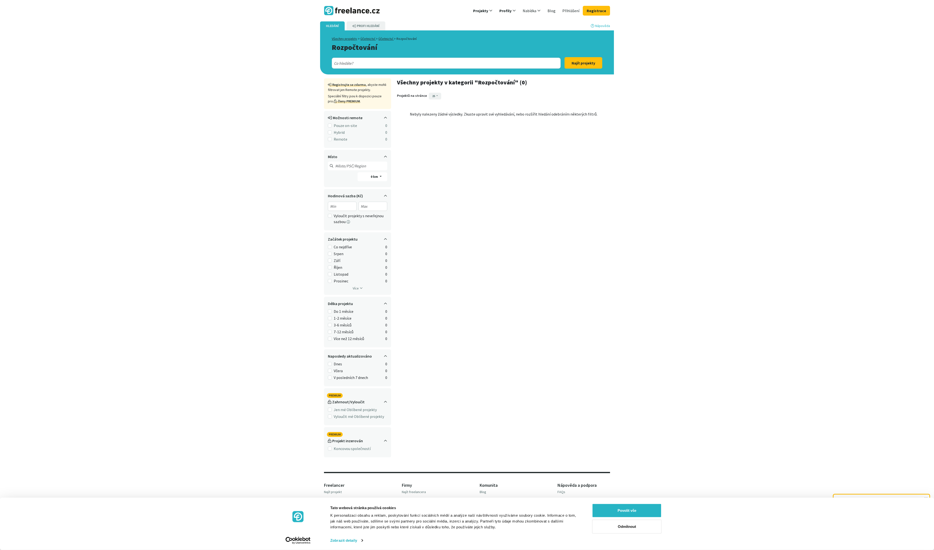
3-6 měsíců (342, 325)
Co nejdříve (343, 246)
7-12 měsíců (343, 331)
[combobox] (435, 63)
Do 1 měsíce (343, 311)
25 (434, 96)
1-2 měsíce (342, 318)
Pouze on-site (345, 125)
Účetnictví (368, 38)
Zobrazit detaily (343, 540)
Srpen (338, 253)
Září (337, 260)
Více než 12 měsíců (349, 338)
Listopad (341, 274)
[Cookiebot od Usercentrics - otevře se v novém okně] (298, 540)
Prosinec (341, 281)
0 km (375, 176)
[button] (483, 11)
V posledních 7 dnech (351, 377)
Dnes (338, 363)
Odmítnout (627, 526)
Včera (338, 370)
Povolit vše (627, 510)
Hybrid (339, 132)
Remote (340, 139)
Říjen (338, 267)
